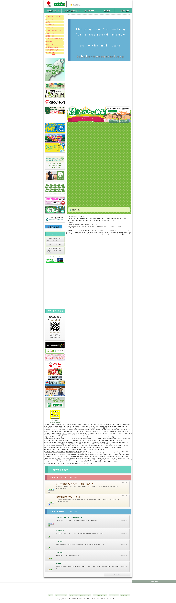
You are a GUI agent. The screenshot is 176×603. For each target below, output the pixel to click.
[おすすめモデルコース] (55, 210)
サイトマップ (114, 595)
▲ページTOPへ (154, 581)
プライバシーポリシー (100, 595)
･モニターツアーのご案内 (54, 244)
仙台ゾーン (49, 44)
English (54, 277)
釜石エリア (49, 27)
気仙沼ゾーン (50, 33)
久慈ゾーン (49, 22)
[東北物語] (57, 3)
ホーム (50, 595)
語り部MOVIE (89, 11)
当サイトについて (61, 595)
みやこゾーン (50, 25)
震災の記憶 (125, 11)
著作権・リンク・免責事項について (80, 595)
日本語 (54, 269)
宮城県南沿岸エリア (52, 47)
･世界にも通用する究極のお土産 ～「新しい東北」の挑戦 (54, 250)
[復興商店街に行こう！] (55, 201)
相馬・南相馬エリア (52, 50)
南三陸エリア (50, 36)
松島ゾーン (49, 41)
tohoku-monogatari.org (100, 56)
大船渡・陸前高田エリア (53, 30)
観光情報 (107, 11)
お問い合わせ (125, 595)
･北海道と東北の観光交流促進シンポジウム (54, 239)
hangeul (54, 283)
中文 (54, 280)
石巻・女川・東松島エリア (54, 39)
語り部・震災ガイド (72, 11)
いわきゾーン (50, 52)
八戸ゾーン (49, 19)
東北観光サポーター (54, 11)
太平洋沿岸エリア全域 (53, 16)
